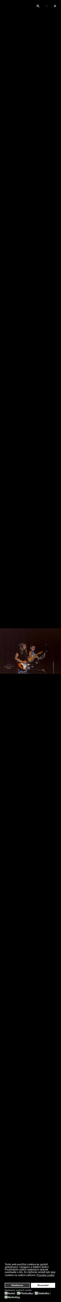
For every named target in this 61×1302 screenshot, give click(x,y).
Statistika (43, 1293)
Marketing (14, 1297)
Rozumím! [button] (43, 1285)
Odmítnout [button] (17, 1285)
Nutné (11, 1293)
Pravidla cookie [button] (45, 1275)
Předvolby (26, 1293)
